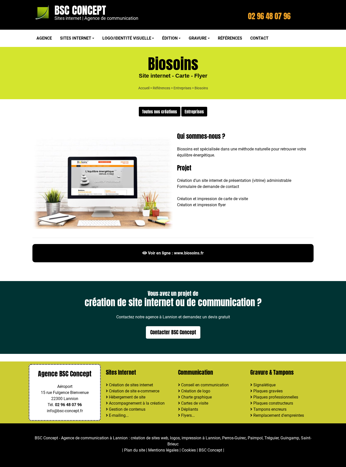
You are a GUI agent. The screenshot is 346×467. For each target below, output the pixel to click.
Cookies (189, 450)
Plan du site (134, 450)
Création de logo (195, 391)
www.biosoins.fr (189, 253)
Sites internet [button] (75, 38)
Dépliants (189, 409)
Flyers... (187, 415)
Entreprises (182, 88)
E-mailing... (118, 415)
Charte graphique (196, 397)
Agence (44, 38)
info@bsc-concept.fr (65, 410)
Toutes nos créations (159, 112)
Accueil (143, 88)
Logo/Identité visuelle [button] (126, 38)
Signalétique (264, 385)
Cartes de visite (194, 403)
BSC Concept (80, 10)
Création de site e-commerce (133, 391)
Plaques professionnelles (275, 397)
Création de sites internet (130, 385)
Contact (259, 38)
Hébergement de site (126, 397)
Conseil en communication (204, 385)
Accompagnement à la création (136, 403)
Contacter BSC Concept (173, 332)
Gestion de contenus (126, 409)
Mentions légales (163, 450)
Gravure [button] (198, 38)
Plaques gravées (267, 391)
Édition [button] (170, 38)
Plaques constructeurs (272, 403)
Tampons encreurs (269, 409)
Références (230, 38)
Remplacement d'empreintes (278, 415)
